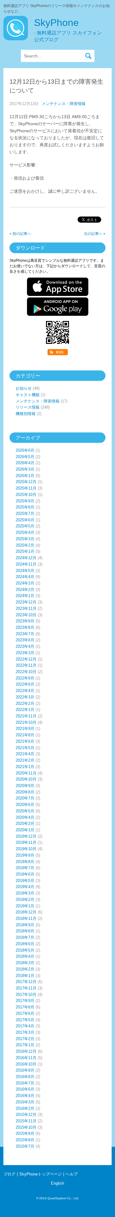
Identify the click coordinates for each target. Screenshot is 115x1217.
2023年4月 (25, 646)
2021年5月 (25, 747)
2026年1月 (25, 475)
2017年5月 (25, 1020)
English (57, 1183)
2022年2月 (25, 703)
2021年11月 (26, 716)
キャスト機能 (28, 394)
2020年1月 (25, 830)
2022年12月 (26, 659)
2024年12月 (26, 558)
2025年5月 (25, 526)
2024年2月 (25, 589)
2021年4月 (25, 754)
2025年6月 (25, 520)
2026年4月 (25, 463)
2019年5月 (25, 880)
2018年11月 (26, 918)
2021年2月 (25, 760)
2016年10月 (26, 1064)
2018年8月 (25, 931)
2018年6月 (25, 944)
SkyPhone (68, 29)
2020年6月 (25, 804)
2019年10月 (26, 849)
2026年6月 (25, 450)
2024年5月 (25, 570)
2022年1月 (25, 709)
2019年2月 (25, 899)
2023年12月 (26, 602)
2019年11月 (26, 842)
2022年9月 (25, 678)
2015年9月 (25, 1133)
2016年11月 (26, 1057)
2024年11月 (26, 564)
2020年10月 (26, 779)
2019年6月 (25, 874)
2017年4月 (25, 1026)
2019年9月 (25, 855)
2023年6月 (25, 640)
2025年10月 (26, 494)
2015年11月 (26, 1121)
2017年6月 (25, 1013)
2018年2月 (25, 969)
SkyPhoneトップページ (40, 1174)
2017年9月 (25, 1000)
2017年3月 (25, 1032)
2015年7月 (25, 1146)
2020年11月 (26, 773)
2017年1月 (25, 1045)
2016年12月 (26, 1051)
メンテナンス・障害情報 (64, 103)
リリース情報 (28, 407)
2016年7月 (25, 1083)
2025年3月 (25, 539)
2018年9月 (25, 925)
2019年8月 (25, 861)
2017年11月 (26, 988)
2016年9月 (25, 1070)
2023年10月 (26, 615)
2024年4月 (25, 576)
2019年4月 (25, 886)
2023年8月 (25, 627)
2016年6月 (25, 1089)
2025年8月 (25, 507)
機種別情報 (26, 413)
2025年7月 (25, 513)
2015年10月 (26, 1127)
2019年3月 (25, 893)
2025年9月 (25, 501)
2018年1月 (25, 975)
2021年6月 (25, 741)
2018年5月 (25, 950)
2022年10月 (26, 671)
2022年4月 (25, 690)
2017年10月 (26, 994)
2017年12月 (26, 981)
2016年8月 (25, 1076)
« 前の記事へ (20, 233)
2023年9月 (25, 621)
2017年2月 (25, 1039)
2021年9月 (25, 728)
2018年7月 (25, 937)
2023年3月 (25, 652)
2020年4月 (25, 817)
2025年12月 (26, 481)
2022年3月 (25, 697)
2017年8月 (25, 1007)
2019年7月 (25, 867)
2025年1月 (25, 551)
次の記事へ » (94, 233)
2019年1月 (25, 906)
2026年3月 (25, 469)
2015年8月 (25, 1140)
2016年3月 (25, 1102)
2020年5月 (25, 811)
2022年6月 (25, 684)
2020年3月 (25, 823)
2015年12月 (26, 1114)
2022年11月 (26, 665)
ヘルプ (72, 1174)
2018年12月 (26, 912)
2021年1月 (25, 766)
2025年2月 (25, 545)
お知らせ (24, 388)
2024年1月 (25, 595)
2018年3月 (25, 962)
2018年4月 (25, 956)
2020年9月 (25, 785)
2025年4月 (25, 532)
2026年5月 (25, 456)
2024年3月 (25, 583)
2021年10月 (26, 722)
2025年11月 (26, 488)
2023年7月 (25, 634)
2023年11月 (26, 608)
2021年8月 (25, 735)
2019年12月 (26, 836)
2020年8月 (25, 792)
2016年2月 (25, 1108)
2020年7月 (25, 798)
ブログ (9, 1174)
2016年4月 (25, 1095)
